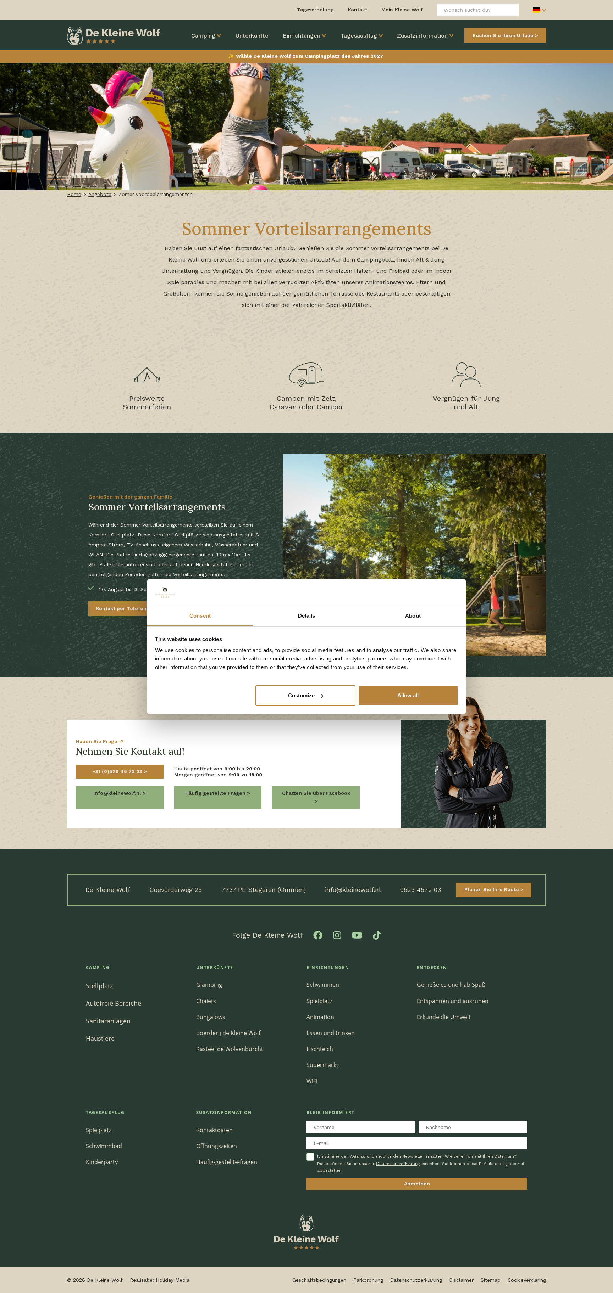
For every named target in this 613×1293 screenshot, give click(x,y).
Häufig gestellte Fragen (216, 793)
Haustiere (100, 1038)
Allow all (408, 695)
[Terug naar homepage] (113, 35)
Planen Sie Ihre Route (492, 889)
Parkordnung (368, 1280)
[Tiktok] (377, 934)
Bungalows (210, 1017)
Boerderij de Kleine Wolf (228, 1033)
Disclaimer (461, 1280)
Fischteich (319, 1049)
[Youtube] (357, 934)
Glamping (209, 985)
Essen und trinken (330, 1033)
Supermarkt (322, 1065)
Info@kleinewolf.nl (118, 793)
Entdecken (432, 968)
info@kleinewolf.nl (353, 889)
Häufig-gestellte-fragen (226, 1162)
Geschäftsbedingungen (319, 1280)
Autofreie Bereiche (113, 1003)
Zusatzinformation (422, 35)
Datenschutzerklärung (398, 1163)
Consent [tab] (200, 616)
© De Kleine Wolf (95, 1280)
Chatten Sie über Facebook (316, 793)
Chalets (206, 1001)
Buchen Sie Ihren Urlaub (503, 35)
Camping (203, 35)
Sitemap (491, 1280)
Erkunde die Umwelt (444, 1017)
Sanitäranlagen (108, 1020)
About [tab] (413, 616)
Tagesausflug (359, 35)
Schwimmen (322, 985)
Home (74, 194)
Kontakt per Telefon (122, 608)
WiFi (311, 1081)
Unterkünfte (252, 35)
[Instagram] (337, 934)
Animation (320, 1017)
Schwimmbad (104, 1146)
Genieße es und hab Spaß (451, 985)
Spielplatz (319, 1001)
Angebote (99, 194)
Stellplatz (99, 985)
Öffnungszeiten (216, 1146)
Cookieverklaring (527, 1280)
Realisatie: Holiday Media (159, 1280)
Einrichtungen (301, 35)
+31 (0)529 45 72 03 (118, 771)
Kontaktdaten (214, 1130)
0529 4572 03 (420, 889)
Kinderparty (102, 1162)
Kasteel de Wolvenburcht (229, 1049)
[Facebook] (317, 934)
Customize (301, 695)
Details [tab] (306, 616)
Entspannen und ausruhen (452, 1001)
